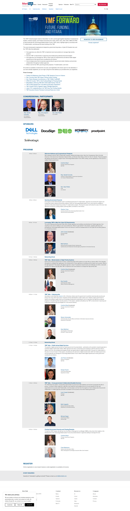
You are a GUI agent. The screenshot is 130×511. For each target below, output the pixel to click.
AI (29, 9)
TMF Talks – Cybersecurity (52, 294)
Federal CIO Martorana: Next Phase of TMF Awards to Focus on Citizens (45, 75)
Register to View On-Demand (93, 39)
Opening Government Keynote (53, 200)
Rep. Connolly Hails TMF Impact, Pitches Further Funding (41, 77)
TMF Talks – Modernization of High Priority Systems (59, 260)
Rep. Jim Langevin (43, 113)
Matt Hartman (64, 244)
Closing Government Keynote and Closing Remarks (59, 429)
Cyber (75, 498)
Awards (76, 506)
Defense (44, 9)
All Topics (24, 9)
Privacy (95, 501)
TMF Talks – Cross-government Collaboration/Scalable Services (63, 383)
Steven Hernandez (66, 317)
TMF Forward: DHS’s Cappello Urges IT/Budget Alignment (42, 86)
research (61, 296)
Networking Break (50, 257)
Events (39, 4)
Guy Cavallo (64, 281)
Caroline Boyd (64, 163)
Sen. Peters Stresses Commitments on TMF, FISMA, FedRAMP (43, 79)
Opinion (61, 4)
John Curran (64, 232)
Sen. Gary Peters (57, 113)
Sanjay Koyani (65, 370)
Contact (95, 498)
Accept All (29, 505)
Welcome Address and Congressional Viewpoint (58, 153)
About (94, 494)
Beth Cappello (64, 404)
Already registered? (93, 42)
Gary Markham (65, 329)
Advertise (95, 496)
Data (75, 501)
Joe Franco (64, 358)
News (34, 4)
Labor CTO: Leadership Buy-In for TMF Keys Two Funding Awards (43, 88)
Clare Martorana (65, 447)
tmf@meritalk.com (62, 476)
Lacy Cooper (64, 392)
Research (44, 4)
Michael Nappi (65, 416)
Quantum (51, 9)
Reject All (20, 505)
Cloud (75, 496)
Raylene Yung (64, 209)
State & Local (59, 9)
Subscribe (103, 4)
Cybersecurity (36, 9)
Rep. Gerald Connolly (27, 113)
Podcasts (66, 4)
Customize (9, 505)
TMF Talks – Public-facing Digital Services (56, 345)
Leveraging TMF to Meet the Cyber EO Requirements (60, 222)
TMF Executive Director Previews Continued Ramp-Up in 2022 (43, 90)
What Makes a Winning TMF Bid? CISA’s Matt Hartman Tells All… (43, 83)
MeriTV (72, 4)
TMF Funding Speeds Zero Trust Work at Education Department (43, 84)
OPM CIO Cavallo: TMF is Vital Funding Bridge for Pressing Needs (44, 81)
